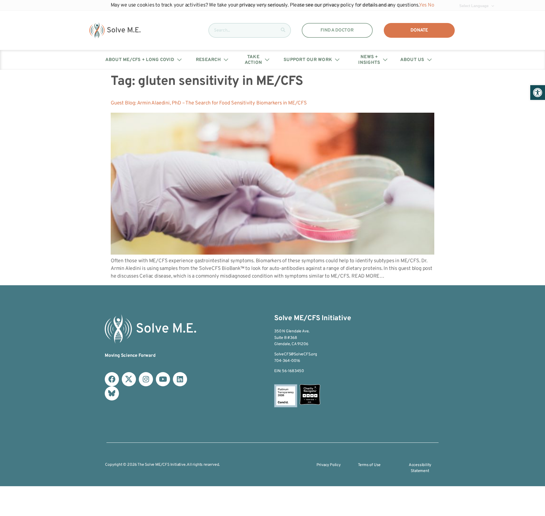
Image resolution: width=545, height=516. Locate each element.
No (431, 5)
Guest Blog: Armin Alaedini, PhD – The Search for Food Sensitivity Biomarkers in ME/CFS (209, 103)
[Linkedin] (180, 379)
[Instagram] (146, 379)
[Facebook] (112, 379)
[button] (537, 92)
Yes (423, 5)
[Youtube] (163, 379)
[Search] (283, 30)
